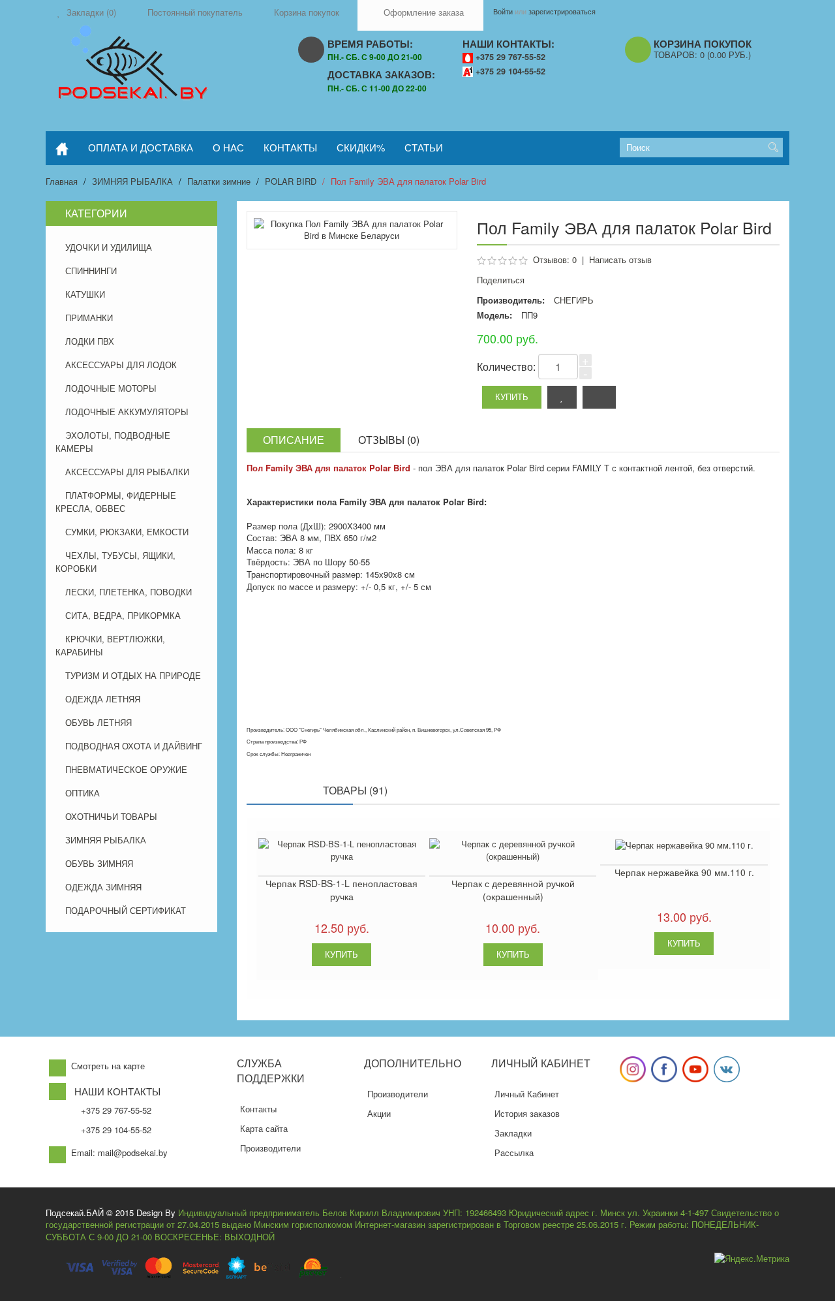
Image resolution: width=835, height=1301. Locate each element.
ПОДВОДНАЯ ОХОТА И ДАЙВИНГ (133, 746)
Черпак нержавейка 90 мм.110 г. (684, 872)
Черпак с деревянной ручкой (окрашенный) (513, 890)
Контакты (258, 1109)
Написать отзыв (620, 259)
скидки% (361, 147)
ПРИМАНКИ (89, 317)
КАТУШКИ (85, 294)
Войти (503, 11)
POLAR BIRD (290, 181)
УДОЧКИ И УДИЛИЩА (108, 247)
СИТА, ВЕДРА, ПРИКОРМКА (123, 615)
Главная (62, 181)
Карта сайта (264, 1128)
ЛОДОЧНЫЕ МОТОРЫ (111, 388)
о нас (228, 147)
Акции (379, 1113)
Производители (270, 1148)
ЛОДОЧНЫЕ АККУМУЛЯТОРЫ (127, 411)
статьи (423, 147)
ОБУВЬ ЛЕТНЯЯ (98, 722)
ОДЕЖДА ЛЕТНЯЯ (102, 699)
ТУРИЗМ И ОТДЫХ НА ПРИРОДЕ (133, 675)
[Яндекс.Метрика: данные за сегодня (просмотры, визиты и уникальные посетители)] (751, 1259)
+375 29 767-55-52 (510, 57)
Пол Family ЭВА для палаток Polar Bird (408, 181)
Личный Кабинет (526, 1094)
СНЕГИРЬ (574, 300)
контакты (290, 147)
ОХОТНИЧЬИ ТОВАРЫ (111, 816)
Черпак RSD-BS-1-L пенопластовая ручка (342, 890)
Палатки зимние (218, 181)
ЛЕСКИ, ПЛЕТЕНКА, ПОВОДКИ (128, 592)
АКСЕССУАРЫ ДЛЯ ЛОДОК (121, 364)
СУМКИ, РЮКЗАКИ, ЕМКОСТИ (127, 531)
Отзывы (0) (388, 439)
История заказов (527, 1113)
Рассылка (514, 1152)
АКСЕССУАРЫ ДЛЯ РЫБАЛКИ (127, 471)
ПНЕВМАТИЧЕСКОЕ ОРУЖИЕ (126, 769)
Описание (293, 439)
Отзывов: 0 (555, 259)
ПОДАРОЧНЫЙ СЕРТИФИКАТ (125, 910)
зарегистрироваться (562, 11)
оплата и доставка (140, 147)
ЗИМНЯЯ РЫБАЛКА (132, 181)
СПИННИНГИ (91, 270)
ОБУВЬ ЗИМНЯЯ (99, 863)
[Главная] (62, 148)
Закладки (513, 1133)
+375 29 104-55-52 (510, 71)
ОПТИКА (82, 793)
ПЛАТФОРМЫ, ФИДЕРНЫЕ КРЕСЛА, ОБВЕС (115, 501)
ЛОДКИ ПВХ (89, 341)
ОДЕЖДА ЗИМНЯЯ (103, 887)
